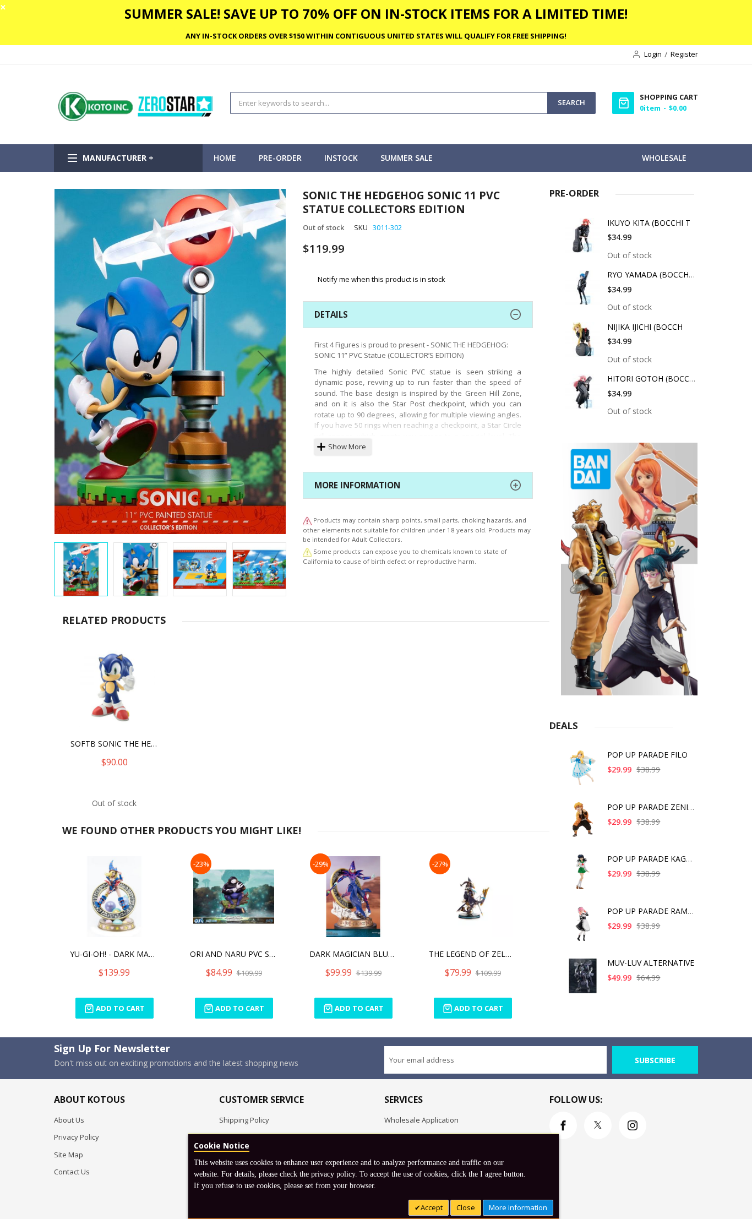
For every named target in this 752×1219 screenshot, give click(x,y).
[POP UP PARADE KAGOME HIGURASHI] (583, 876)
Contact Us (72, 1172)
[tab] (418, 314)
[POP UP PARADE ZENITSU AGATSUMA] (583, 824)
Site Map (68, 1155)
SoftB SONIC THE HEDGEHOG (114, 743)
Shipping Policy (244, 1120)
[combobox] (389, 102)
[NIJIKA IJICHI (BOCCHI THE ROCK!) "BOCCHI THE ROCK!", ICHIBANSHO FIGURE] (583, 344)
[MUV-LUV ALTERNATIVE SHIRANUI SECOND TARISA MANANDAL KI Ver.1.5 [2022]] (583, 980)
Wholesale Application (421, 1120)
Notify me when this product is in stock (381, 279)
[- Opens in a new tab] (307, 551)
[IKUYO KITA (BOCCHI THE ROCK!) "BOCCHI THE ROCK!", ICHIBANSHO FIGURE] (583, 240)
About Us (69, 1120)
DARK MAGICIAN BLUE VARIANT (353, 954)
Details (331, 314)
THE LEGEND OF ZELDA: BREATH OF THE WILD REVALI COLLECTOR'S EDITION (473, 954)
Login (653, 54)
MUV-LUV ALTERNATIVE (650, 962)
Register (684, 54)
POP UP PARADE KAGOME (655, 858)
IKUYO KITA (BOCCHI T (648, 222)
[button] (76, 362)
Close (465, 1207)
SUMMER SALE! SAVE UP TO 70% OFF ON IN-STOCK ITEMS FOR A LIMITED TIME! (376, 13)
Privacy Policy (76, 1137)
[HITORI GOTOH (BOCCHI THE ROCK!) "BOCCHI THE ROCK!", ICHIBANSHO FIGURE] (583, 395)
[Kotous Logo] (136, 118)
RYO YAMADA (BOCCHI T (652, 274)
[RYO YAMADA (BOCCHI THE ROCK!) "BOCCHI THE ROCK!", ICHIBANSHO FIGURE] (583, 291)
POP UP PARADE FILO (647, 754)
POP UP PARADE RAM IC (652, 911)
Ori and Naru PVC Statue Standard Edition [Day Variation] (234, 954)
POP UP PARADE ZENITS (652, 807)
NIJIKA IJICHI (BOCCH (645, 327)
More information (518, 1207)
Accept (432, 1207)
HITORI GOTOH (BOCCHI (652, 378)
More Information (357, 485)
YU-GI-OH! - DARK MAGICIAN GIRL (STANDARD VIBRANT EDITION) (114, 954)
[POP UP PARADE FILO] (583, 771)
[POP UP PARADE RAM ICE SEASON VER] (583, 928)
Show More (347, 446)
